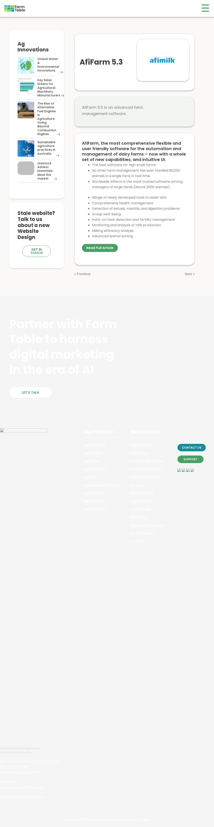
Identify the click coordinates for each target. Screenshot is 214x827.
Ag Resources (95, 445)
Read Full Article (99, 247)
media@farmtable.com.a (20, 797)
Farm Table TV (96, 509)
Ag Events (92, 461)
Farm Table (140, 819)
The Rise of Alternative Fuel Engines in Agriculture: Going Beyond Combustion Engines (46, 118)
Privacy (95, 819)
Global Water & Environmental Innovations (48, 65)
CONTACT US (191, 447)
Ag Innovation (95, 469)
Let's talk (30, 392)
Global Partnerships (146, 469)
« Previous (82, 274)
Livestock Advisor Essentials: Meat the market (45, 171)
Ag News (91, 477)
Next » (190, 274)
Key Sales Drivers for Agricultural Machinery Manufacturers (48, 87)
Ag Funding (93, 453)
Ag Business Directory (101, 485)
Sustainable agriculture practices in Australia (46, 148)
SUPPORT (190, 459)
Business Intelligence (147, 525)
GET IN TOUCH (37, 251)
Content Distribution (147, 461)
